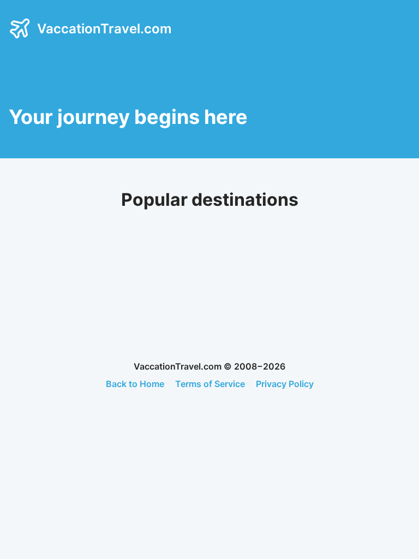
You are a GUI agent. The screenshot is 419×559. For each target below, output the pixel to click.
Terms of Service (210, 383)
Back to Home (135, 383)
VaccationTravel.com (104, 29)
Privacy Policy (285, 383)
